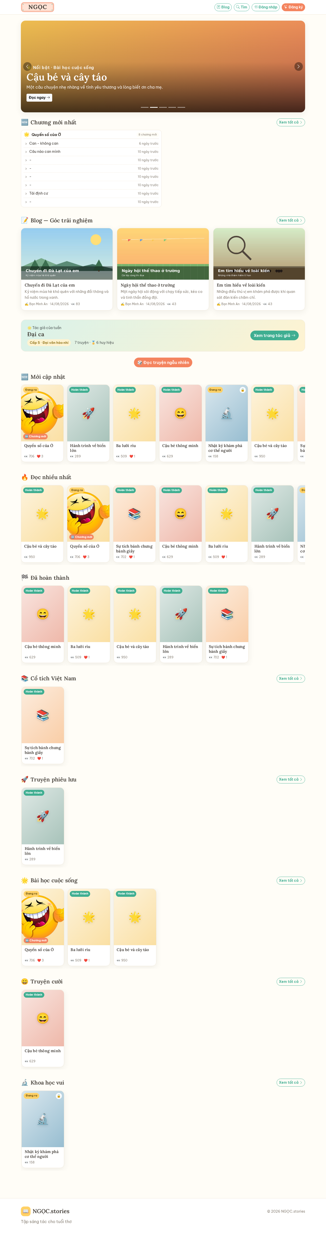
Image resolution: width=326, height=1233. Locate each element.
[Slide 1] (144, 107)
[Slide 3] (163, 107)
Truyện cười (47, 981)
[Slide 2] (154, 107)
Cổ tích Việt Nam (53, 678)
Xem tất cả (289, 122)
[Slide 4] (172, 107)
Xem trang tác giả (272, 335)
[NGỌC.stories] (37, 7)
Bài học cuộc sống (54, 880)
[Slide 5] (181, 107)
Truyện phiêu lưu (53, 779)
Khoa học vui (47, 1082)
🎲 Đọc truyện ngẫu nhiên (163, 362)
